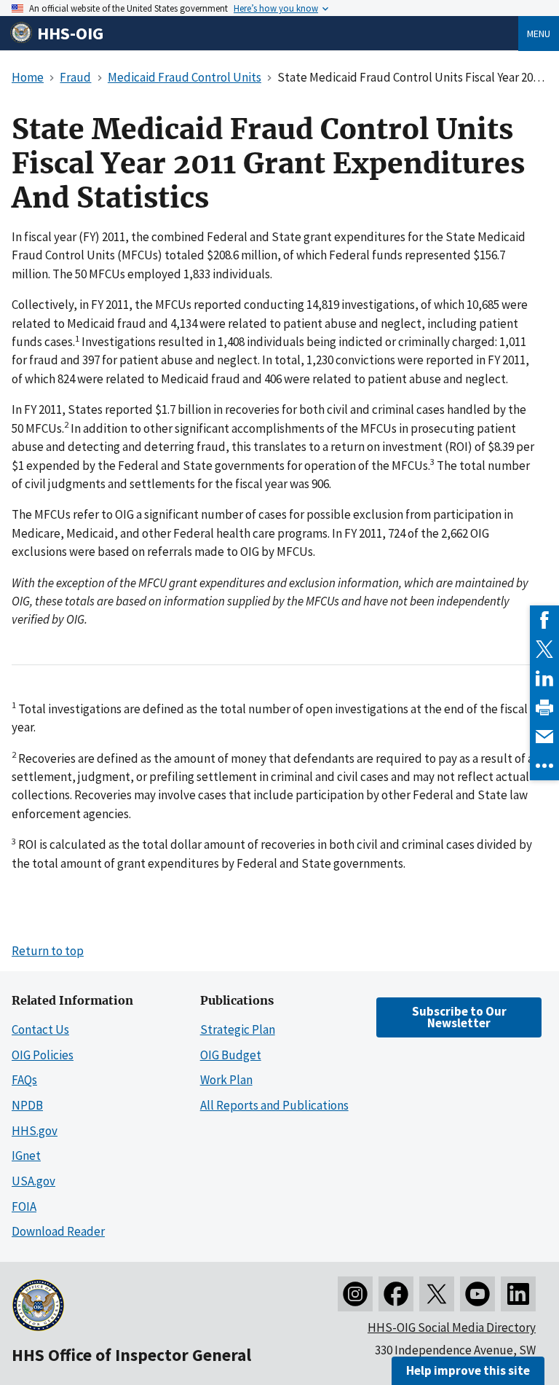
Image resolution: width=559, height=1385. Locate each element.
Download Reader (58, 1231)
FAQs (24, 1080)
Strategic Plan (237, 1029)
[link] (544, 620)
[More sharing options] (544, 765)
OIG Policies (43, 1055)
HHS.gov (35, 1131)
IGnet (26, 1155)
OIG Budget (230, 1055)
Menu (538, 33)
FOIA (24, 1206)
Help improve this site (468, 1370)
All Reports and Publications (274, 1105)
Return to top (48, 951)
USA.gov (33, 1181)
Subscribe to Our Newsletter (459, 1016)
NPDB (27, 1105)
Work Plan (226, 1080)
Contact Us (40, 1029)
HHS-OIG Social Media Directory (452, 1327)
